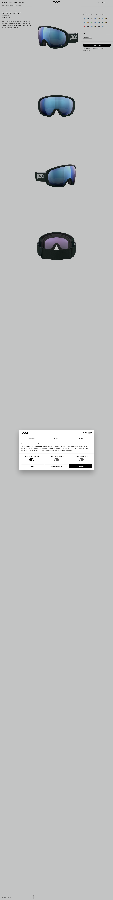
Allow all (80, 466)
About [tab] (81, 438)
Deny (32, 466)
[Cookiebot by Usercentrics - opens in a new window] (84, 433)
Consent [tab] (32, 438)
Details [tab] (56, 438)
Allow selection (56, 466)
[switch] (56, 459)
